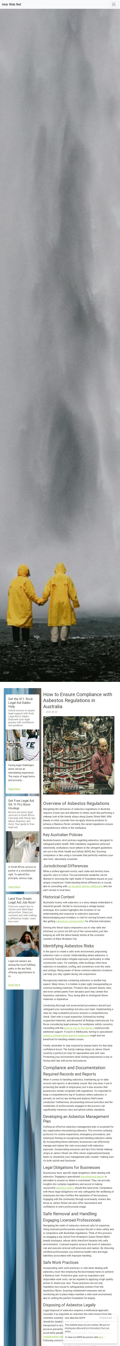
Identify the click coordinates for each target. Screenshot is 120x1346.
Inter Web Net (11, 4)
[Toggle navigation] (113, 4)
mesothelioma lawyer (92, 1176)
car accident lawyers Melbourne (85, 886)
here (100, 1337)
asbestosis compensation (70, 921)
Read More (14, 789)
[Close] (114, 1317)
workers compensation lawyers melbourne (66, 1035)
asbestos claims (65, 1187)
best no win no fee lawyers (79, 1028)
